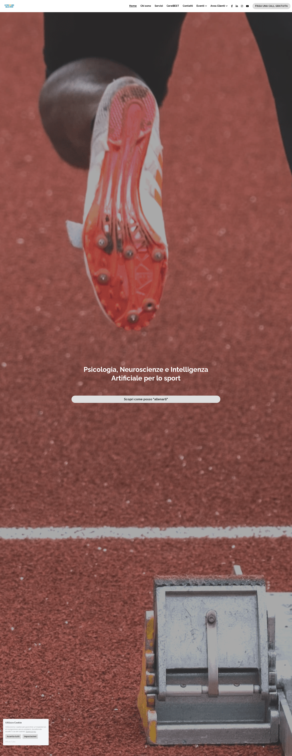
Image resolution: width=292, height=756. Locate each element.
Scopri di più (31, 731)
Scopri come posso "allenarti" (146, 399)
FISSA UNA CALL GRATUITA (271, 6)
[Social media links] (232, 6)
